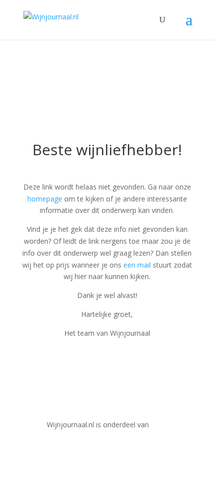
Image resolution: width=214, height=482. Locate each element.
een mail (137, 265)
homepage (44, 198)
